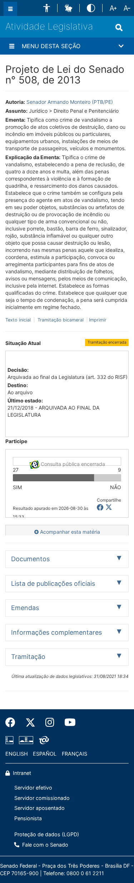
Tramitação (28, 656)
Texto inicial (18, 320)
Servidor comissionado (42, 798)
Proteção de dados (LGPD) (46, 834)
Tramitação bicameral (60, 320)
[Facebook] (12, 722)
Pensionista (28, 818)
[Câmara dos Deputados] (10, 740)
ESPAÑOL (44, 754)
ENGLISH (16, 754)
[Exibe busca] (119, 27)
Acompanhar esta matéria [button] (69, 532)
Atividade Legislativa (49, 26)
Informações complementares (56, 632)
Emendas (25, 607)
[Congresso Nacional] (26, 740)
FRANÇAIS (74, 754)
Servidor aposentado (39, 808)
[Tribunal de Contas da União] (42, 740)
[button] (46, 8)
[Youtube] (67, 722)
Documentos (30, 559)
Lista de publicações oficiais (53, 583)
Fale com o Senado (44, 845)
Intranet (21, 773)
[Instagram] (49, 722)
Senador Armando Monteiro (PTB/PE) (69, 102)
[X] (108, 507)
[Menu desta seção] (12, 46)
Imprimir (97, 320)
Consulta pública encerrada (72, 463)
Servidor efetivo (33, 788)
